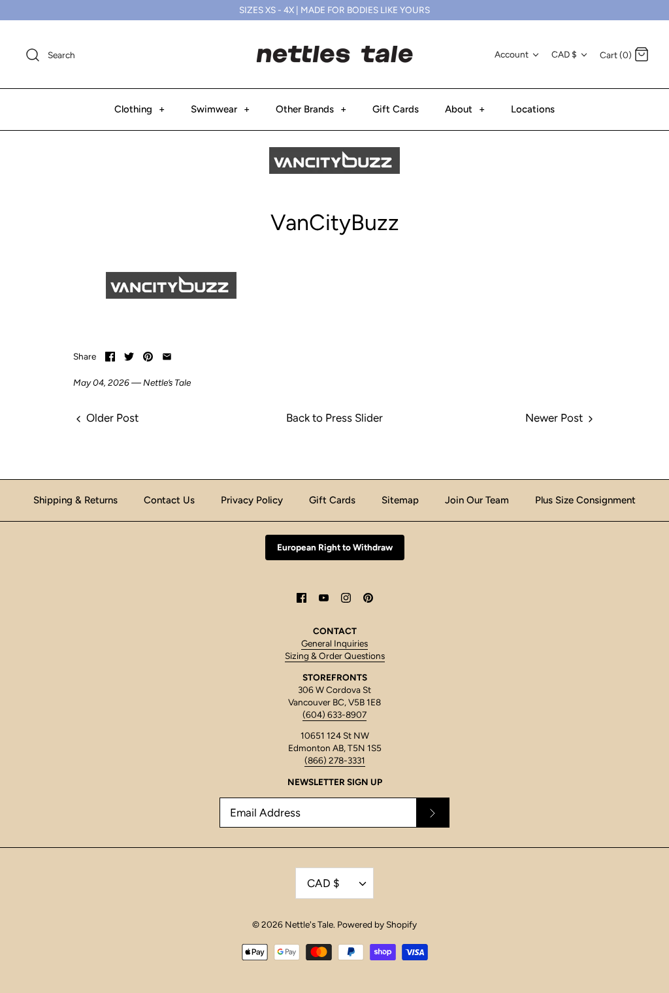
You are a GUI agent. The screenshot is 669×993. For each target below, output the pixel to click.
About (465, 109)
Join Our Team (477, 500)
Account (512, 54)
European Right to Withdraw (335, 547)
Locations (533, 109)
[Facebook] (301, 598)
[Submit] (432, 812)
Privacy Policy (252, 500)
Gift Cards (395, 109)
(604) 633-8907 (334, 714)
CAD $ (564, 54)
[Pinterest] (368, 598)
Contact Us (169, 500)
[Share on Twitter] (129, 357)
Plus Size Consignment (585, 500)
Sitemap (400, 500)
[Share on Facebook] (110, 357)
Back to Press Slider (334, 417)
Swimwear (220, 109)
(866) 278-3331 (334, 760)
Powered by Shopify (377, 924)
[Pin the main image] (148, 357)
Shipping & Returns (75, 500)
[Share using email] (167, 357)
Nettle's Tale (309, 924)
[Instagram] (346, 598)
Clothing (139, 109)
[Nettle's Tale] (334, 54)
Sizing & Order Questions (335, 655)
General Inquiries (334, 643)
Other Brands (311, 109)
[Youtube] (324, 598)
